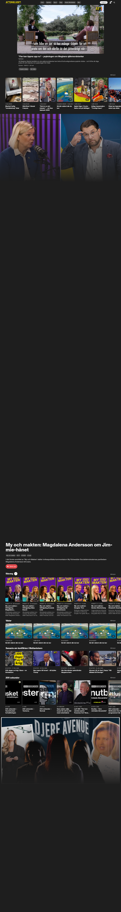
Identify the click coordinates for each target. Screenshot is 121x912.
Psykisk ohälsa (24, 69)
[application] (60, 29)
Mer (79, 2)
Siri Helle (33, 69)
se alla (112, 75)
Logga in (103, 2)
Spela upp (13, 566)
